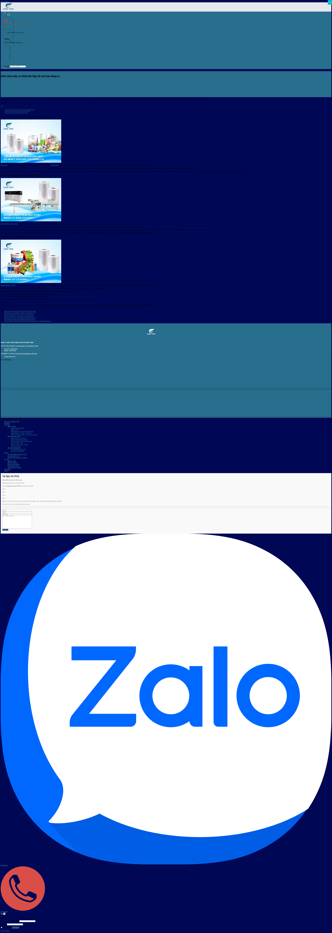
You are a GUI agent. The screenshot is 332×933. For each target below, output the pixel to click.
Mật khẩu (4, 924)
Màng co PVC (18, 22)
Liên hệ (9, 63)
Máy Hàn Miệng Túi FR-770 (22, 42)
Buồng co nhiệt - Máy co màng (23, 37)
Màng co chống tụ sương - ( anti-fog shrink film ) (28, 27)
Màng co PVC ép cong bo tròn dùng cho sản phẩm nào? (19, 316)
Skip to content (5, 1)
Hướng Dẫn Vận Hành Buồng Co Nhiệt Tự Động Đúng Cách (20, 313)
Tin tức (2, 71)
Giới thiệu (10, 16)
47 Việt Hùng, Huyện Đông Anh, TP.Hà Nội (26, 354)
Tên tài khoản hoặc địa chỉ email (10, 921)
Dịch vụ (10, 45)
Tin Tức (10, 52)
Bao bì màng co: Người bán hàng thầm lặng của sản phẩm (19, 319)
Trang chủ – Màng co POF (15, 14)
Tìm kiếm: (6, 66)
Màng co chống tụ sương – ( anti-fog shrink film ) (24, 435)
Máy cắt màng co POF (21, 35)
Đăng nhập (15, 927)
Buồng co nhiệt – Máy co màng (19, 444)
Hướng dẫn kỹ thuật (16, 58)
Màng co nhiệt (15, 19)
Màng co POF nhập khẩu (21, 20)
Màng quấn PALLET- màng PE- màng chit (26, 24)
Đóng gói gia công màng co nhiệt (20, 50)
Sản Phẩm (10, 17)
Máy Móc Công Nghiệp (17, 40)
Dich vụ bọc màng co (17, 57)
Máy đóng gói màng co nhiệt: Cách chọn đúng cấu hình (18, 314)
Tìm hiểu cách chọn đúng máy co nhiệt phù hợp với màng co (20, 109)
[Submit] (5, 68)
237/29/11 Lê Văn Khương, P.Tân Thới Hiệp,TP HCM (24, 346)
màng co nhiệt (55, 165)
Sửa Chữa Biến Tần (16, 48)
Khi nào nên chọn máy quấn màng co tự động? (16, 113)
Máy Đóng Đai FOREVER (21, 43)
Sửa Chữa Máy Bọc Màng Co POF (20, 47)
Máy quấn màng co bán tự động (9, 224)
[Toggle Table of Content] (2, 107)
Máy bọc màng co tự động (22, 30)
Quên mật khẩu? (5, 931)
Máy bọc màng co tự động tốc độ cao (25, 34)
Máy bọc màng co (16, 55)
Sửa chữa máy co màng (17, 60)
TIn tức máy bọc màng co (9, 71)
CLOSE (330, 2)
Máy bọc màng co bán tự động (23, 32)
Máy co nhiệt (4, 165)
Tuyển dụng (11, 62)
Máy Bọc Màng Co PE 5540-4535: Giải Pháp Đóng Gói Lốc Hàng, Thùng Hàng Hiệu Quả (27, 321)
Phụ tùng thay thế (19, 39)
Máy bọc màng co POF (17, 29)
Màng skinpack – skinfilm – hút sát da (21, 433)
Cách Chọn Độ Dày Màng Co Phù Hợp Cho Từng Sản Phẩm (20, 311)
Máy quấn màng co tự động (8, 285)
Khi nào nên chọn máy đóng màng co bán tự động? (17, 111)
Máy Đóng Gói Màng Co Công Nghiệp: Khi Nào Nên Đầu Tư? (20, 318)
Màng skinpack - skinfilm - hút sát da (24, 25)
